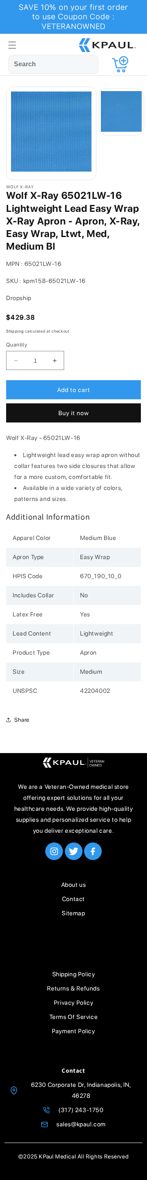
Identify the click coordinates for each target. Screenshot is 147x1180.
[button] (12, 45)
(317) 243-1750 (80, 1110)
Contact (73, 899)
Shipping (15, 331)
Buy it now (73, 413)
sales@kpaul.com (81, 1124)
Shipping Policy (73, 974)
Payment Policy (73, 1031)
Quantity (16, 345)
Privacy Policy (73, 1002)
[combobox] (53, 64)
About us (73, 884)
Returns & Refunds (73, 988)
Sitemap (73, 913)
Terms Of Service (73, 1017)
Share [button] (21, 719)
